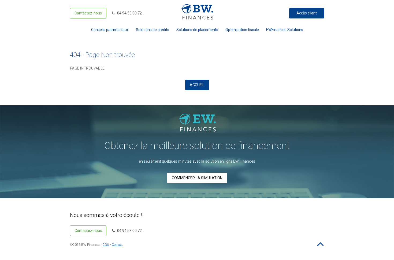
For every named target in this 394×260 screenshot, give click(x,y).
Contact (117, 245)
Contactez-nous (88, 13)
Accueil (197, 85)
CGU (105, 245)
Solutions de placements (197, 30)
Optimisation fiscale (242, 30)
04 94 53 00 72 (128, 13)
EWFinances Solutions (284, 30)
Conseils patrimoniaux (110, 30)
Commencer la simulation (197, 178)
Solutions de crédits (152, 30)
